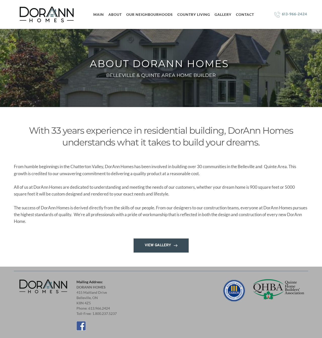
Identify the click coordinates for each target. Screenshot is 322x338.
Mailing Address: (90, 282)
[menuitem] (98, 14)
